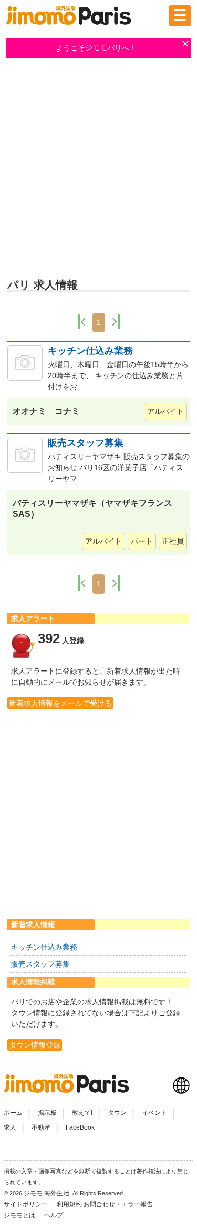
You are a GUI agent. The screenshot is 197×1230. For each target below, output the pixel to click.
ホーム (13, 1112)
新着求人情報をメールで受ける (60, 703)
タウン (117, 1112)
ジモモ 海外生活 (46, 1193)
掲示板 (47, 1112)
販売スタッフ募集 (85, 443)
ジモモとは (20, 1215)
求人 (10, 1127)
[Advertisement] (98, 169)
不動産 (41, 1127)
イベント (154, 1112)
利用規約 (69, 1204)
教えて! (82, 1112)
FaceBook (80, 1127)
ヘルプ (53, 1215)
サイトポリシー (26, 1204)
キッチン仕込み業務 (90, 350)
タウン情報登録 (34, 1045)
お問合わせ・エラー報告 (119, 1204)
